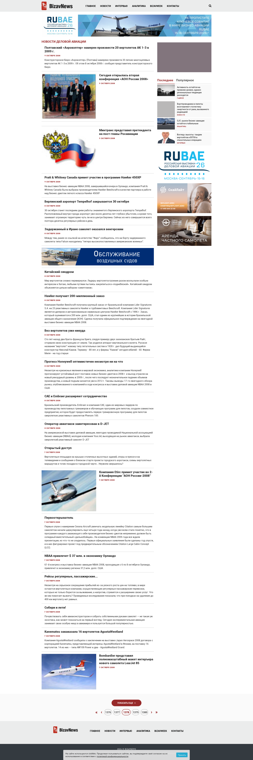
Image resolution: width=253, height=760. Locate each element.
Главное (91, 6)
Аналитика (139, 6)
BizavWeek (156, 6)
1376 (108, 712)
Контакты (173, 6)
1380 (144, 712)
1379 (136, 712)
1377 (117, 712)
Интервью (121, 6)
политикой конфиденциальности (112, 756)
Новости (105, 6)
